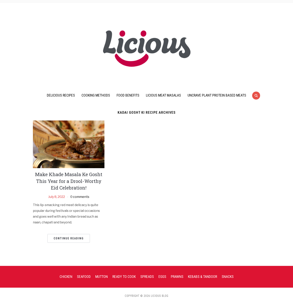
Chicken (66, 276)
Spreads (147, 276)
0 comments (79, 197)
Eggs (162, 276)
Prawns (177, 276)
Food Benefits (128, 95)
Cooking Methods (96, 95)
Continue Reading (69, 238)
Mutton (101, 276)
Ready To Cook (124, 276)
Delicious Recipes (61, 95)
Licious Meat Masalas (163, 95)
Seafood (84, 276)
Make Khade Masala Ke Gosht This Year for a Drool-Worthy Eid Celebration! (68, 181)
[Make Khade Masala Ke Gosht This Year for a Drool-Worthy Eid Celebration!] (68, 144)
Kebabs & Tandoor (202, 276)
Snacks (228, 276)
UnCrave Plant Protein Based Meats (217, 95)
